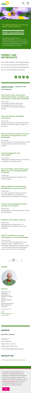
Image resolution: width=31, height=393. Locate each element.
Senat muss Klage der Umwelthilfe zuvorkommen (12, 117)
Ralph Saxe (4, 289)
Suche (23, 3)
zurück (5, 260)
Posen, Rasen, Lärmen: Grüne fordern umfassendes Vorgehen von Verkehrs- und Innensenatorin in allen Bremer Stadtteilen (15, 96)
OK (6, 389)
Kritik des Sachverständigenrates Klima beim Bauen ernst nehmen (14, 205)
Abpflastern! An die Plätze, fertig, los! (13, 220)
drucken (27, 77)
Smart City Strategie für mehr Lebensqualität (10, 154)
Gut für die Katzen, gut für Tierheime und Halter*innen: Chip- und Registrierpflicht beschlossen (14, 170)
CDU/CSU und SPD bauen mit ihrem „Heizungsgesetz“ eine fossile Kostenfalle (14, 236)
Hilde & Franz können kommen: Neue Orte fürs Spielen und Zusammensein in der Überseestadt (15, 135)
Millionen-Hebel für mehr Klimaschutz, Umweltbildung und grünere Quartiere (13, 187)
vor (25, 260)
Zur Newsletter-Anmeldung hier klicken (13, 360)
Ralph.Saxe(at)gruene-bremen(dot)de (7, 314)
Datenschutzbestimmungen (8, 381)
